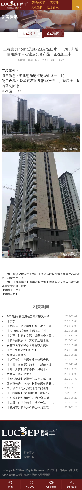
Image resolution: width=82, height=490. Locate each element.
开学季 (11, 321)
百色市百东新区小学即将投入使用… (29, 345)
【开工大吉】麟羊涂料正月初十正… (29, 369)
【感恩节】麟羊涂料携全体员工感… (29, 407)
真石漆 (54, 2)
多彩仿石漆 (38, 2)
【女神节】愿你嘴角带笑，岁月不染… (30, 326)
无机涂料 (37, 7)
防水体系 (53, 7)
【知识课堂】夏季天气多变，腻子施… (30, 378)
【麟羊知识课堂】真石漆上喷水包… (29, 340)
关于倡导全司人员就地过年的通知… (29, 388)
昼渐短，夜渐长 (16, 354)
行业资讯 (29, 33)
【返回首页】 (10, 294)
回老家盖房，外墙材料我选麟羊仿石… (30, 383)
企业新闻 (53, 33)
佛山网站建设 (67, 470)
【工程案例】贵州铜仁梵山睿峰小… (29, 393)
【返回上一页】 (11, 290)
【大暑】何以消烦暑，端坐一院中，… (30, 402)
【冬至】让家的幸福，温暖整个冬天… (30, 335)
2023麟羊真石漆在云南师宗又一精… (29, 316)
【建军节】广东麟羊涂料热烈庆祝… (29, 359)
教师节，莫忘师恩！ (19, 374)
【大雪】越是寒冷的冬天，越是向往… (30, 364)
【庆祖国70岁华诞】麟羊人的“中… (28, 330)
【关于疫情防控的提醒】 (22, 350)
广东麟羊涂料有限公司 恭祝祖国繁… (29, 397)
